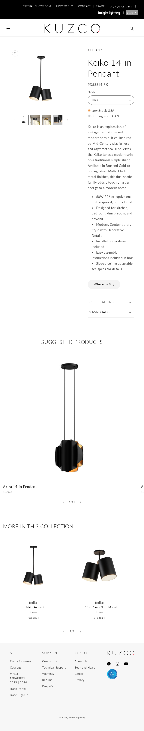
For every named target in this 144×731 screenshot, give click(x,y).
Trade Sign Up (19, 695)
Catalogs (16, 667)
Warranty (48, 673)
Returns (47, 680)
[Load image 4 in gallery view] (57, 120)
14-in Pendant (35, 607)
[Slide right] (68, 120)
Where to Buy (104, 284)
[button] (8, 28)
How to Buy (66, 6)
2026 (23, 682)
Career (79, 673)
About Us (81, 661)
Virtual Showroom (38, 6)
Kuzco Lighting (77, 717)
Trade (102, 6)
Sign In (131, 12)
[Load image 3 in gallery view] (46, 120)
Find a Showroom (21, 661)
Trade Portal (18, 688)
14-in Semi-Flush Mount (101, 607)
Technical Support (54, 667)
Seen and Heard (85, 667)
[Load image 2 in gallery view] (35, 120)
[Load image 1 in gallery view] (23, 120)
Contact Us (49, 661)
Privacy (79, 680)
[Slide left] (14, 120)
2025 (13, 682)
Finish (91, 92)
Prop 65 (47, 686)
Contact (86, 6)
